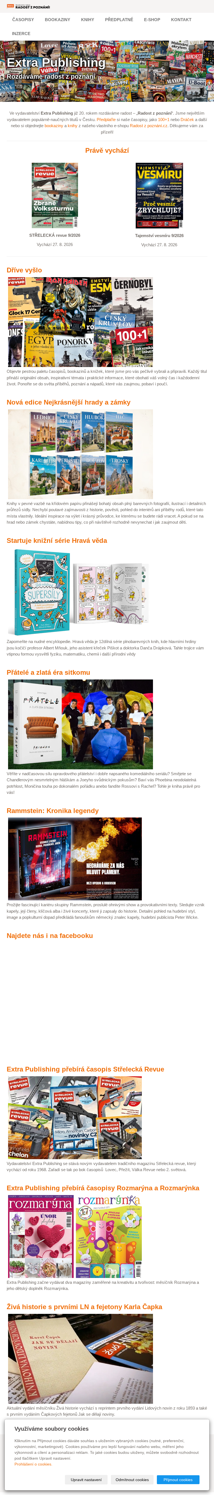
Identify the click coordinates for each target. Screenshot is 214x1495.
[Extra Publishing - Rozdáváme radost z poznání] (29, 6)
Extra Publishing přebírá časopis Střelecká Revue (85, 1069)
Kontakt (181, 19)
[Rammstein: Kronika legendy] (75, 858)
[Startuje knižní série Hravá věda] (80, 592)
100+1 (163, 119)
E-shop (152, 19)
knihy (72, 125)
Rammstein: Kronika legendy (53, 810)
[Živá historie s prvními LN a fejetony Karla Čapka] (80, 1358)
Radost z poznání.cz (148, 125)
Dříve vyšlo (24, 270)
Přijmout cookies (178, 1479)
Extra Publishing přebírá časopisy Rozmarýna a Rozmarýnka (103, 1188)
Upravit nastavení (86, 1479)
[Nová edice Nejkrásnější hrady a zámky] (80, 453)
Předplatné (119, 19)
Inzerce (21, 33)
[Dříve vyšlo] (80, 321)
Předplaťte (106, 119)
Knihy (87, 19)
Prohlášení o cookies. (33, 1464)
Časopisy (23, 19)
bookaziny (54, 125)
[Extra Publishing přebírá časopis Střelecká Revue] (75, 1117)
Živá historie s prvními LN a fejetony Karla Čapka (84, 1307)
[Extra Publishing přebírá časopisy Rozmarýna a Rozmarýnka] (75, 1236)
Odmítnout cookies (132, 1479)
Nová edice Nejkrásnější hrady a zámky (68, 402)
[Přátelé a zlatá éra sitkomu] (80, 723)
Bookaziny (57, 19)
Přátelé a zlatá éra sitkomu (48, 672)
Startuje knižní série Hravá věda (57, 540)
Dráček (187, 119)
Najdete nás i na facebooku (50, 935)
